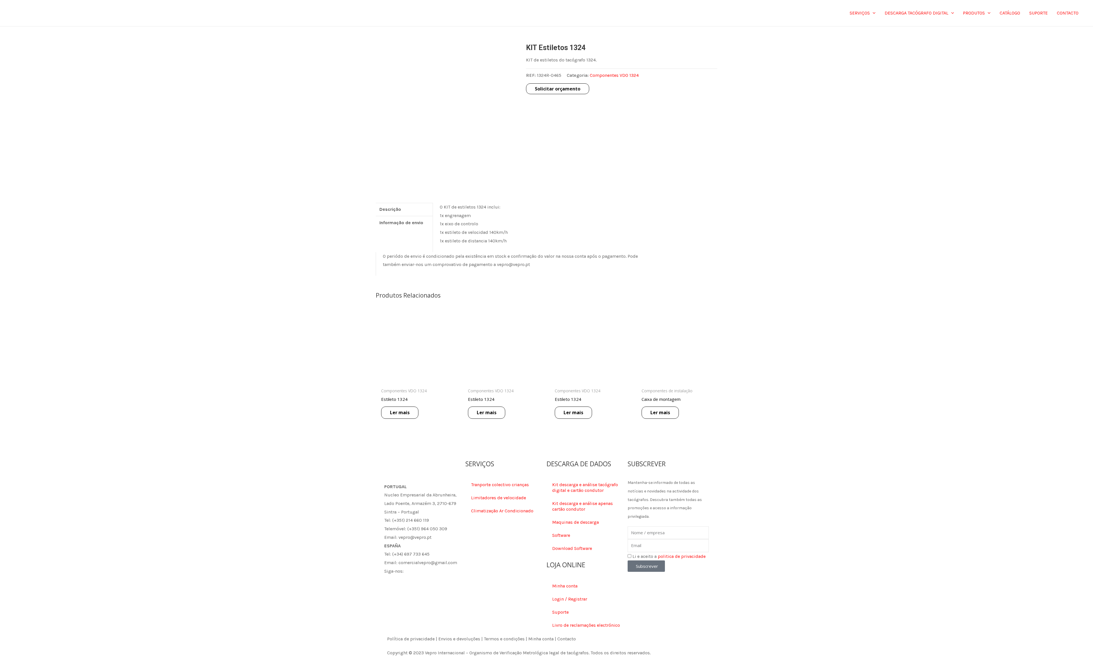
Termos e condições (504, 639)
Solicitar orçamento (557, 89)
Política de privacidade (411, 639)
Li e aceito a (669, 556)
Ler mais (400, 412)
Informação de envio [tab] (401, 222)
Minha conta (565, 586)
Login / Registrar (569, 599)
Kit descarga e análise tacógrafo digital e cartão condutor (585, 487)
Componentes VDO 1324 (614, 75)
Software (561, 535)
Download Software (572, 548)
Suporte (560, 612)
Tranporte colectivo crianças (500, 484)
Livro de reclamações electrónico (586, 625)
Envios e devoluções (459, 639)
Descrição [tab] (390, 209)
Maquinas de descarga (575, 522)
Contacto (566, 639)
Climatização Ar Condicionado (502, 510)
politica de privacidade (682, 556)
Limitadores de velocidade (498, 497)
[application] (873, 13)
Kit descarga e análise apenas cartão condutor (582, 506)
